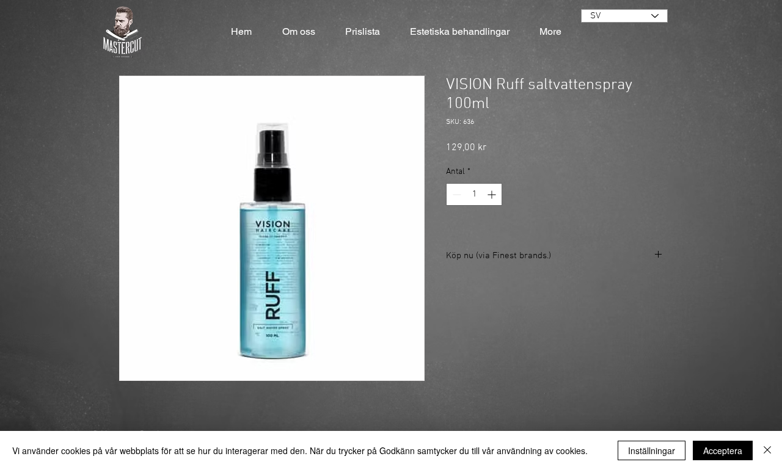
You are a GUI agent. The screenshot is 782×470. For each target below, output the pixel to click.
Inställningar (651, 450)
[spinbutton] (474, 194)
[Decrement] (455, 194)
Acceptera (722, 450)
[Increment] (492, 194)
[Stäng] (767, 450)
